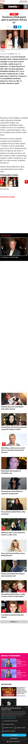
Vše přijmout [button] (14, 735)
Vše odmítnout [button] (14, 738)
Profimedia (6, 189)
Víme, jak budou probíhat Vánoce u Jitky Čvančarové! (13, 513)
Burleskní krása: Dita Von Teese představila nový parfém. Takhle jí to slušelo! (14, 428)
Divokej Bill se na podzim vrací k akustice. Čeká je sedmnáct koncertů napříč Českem (22, 690)
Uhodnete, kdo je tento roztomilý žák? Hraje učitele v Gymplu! (12, 408)
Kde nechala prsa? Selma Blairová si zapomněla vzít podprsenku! (12, 492)
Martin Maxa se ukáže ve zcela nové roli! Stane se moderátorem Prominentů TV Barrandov (13, 450)
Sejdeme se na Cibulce (21, 661)
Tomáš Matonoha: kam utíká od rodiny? (10, 257)
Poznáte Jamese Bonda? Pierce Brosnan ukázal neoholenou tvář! (13, 575)
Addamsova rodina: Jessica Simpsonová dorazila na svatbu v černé (13, 534)
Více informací (19, 716)
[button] (14, 718)
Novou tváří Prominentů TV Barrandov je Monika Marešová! (13, 554)
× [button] (26, 707)
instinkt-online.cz (21, 695)
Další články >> (14, 621)
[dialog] (14, 725)
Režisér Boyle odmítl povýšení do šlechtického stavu (11, 472)
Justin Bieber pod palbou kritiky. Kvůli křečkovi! (12, 616)
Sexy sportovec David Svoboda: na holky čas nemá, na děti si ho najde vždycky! (13, 595)
